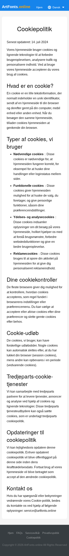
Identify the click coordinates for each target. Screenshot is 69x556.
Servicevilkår (32, 533)
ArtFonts (16, 7)
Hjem (39, 7)
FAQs (19, 533)
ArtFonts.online (33, 544)
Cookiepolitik (33, 537)
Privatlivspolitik (50, 533)
